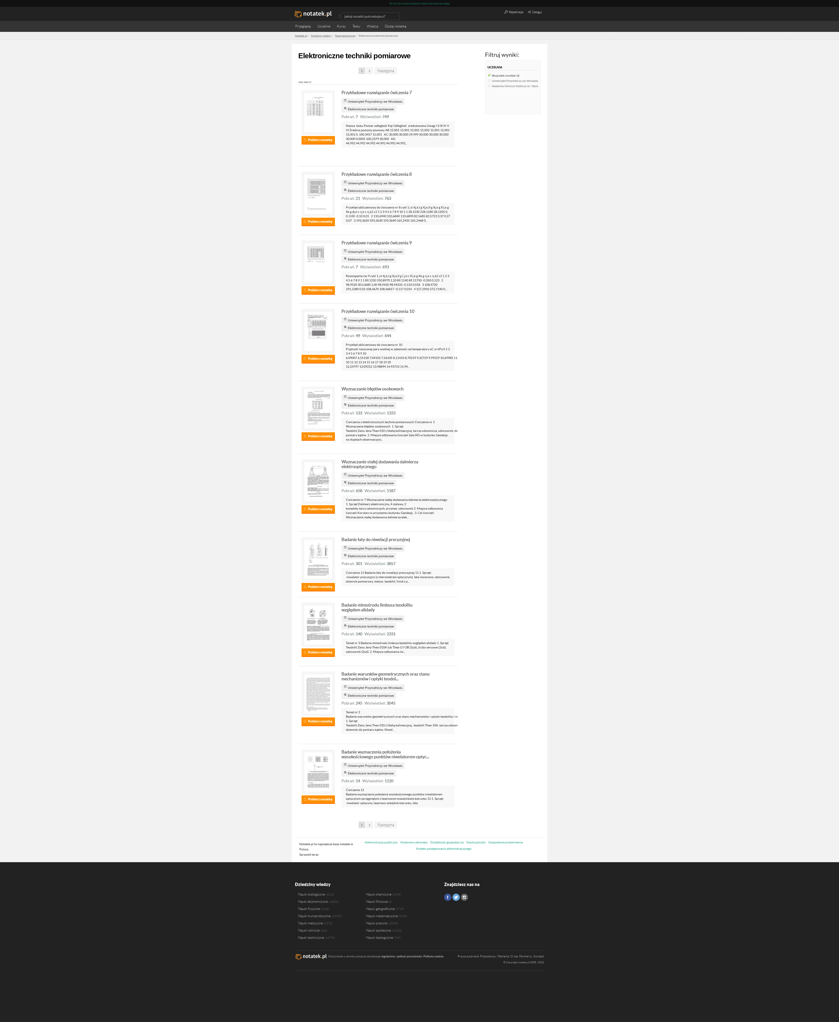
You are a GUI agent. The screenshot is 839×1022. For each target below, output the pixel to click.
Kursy (341, 26)
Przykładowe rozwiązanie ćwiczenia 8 (376, 174)
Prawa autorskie (468, 956)
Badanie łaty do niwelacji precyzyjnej (375, 539)
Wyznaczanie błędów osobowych (372, 388)
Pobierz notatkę (320, 140)
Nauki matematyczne (382, 916)
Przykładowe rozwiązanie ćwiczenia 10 (377, 311)
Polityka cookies (433, 956)
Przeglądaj (303, 26)
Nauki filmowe (377, 901)
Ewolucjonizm (475, 842)
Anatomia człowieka (413, 842)
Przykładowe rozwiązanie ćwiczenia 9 (376, 242)
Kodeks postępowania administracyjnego (444, 848)
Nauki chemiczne (379, 894)
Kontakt (538, 956)
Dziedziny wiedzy (313, 884)
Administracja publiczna (381, 842)
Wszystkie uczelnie (505, 75)
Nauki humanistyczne (314, 916)
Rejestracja (515, 12)
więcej (445, 3)
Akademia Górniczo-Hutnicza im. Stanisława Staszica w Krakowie (532, 86)
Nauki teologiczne (379, 937)
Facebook (447, 897)
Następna (385, 71)
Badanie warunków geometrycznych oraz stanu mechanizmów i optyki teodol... (385, 676)
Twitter (456, 897)
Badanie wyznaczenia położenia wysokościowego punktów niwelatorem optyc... (385, 754)
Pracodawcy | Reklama (494, 956)
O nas (514, 956)
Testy (356, 26)
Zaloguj (536, 12)
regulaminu (388, 956)
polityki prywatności (409, 956)
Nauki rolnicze (309, 930)
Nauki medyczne (310, 923)
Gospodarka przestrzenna (505, 842)
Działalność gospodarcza (447, 842)
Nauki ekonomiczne (313, 901)
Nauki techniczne (311, 937)
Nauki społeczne (378, 930)
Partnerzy (525, 956)
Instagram (464, 897)
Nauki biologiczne (311, 894)
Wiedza (372, 26)
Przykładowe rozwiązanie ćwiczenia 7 (376, 92)
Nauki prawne (376, 923)
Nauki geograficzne (380, 909)
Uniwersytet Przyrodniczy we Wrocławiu (517, 81)
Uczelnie (323, 26)
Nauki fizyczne (309, 909)
